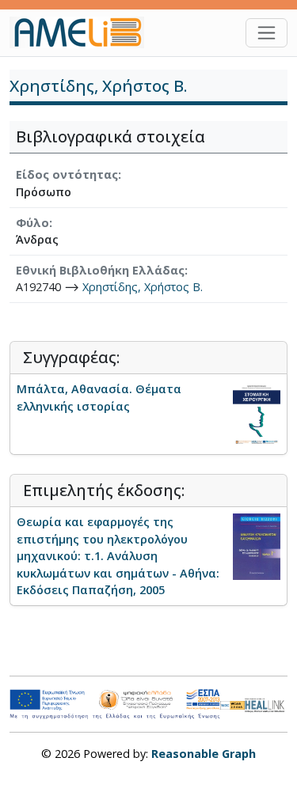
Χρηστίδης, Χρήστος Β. (142, 286)
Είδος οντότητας (67, 174)
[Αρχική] (83, 32)
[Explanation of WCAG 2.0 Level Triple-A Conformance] (232, 704)
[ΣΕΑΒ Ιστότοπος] (266, 703)
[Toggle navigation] (266, 32)
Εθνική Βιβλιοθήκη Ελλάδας (100, 270)
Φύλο (32, 222)
